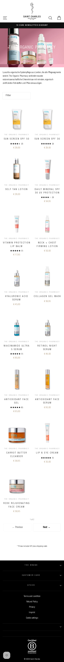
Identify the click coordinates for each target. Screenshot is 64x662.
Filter (8, 95)
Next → (46, 527)
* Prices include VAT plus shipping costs (32, 546)
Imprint (32, 613)
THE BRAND (31, 565)
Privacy (32, 607)
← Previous (17, 527)
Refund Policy (32, 602)
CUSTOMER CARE (31, 575)
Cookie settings (32, 618)
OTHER (31, 585)
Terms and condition (32, 596)
